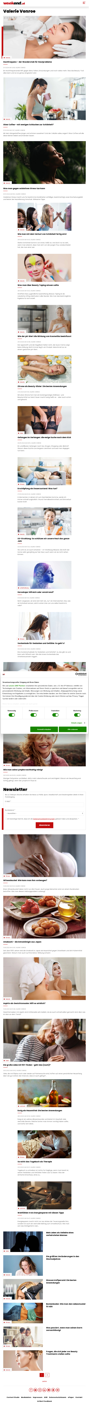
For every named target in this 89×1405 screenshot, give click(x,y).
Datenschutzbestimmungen (44, 819)
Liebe (21, 433)
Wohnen (22, 1106)
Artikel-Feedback (44, 1401)
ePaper (71, 1397)
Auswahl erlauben (44, 729)
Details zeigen (76, 723)
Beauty (8, 58)
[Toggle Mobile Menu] (84, 2)
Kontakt (79, 1397)
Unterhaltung (24, 588)
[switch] (33, 715)
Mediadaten (26, 1397)
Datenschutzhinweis (57, 1397)
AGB (45, 1397)
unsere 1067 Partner (17, 686)
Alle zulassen (73, 729)
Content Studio (13, 1397)
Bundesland (9, 810)
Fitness (22, 484)
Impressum (37, 1397)
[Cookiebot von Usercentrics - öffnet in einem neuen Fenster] (77, 674)
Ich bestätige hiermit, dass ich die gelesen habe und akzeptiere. (42, 819)
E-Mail (7, 801)
